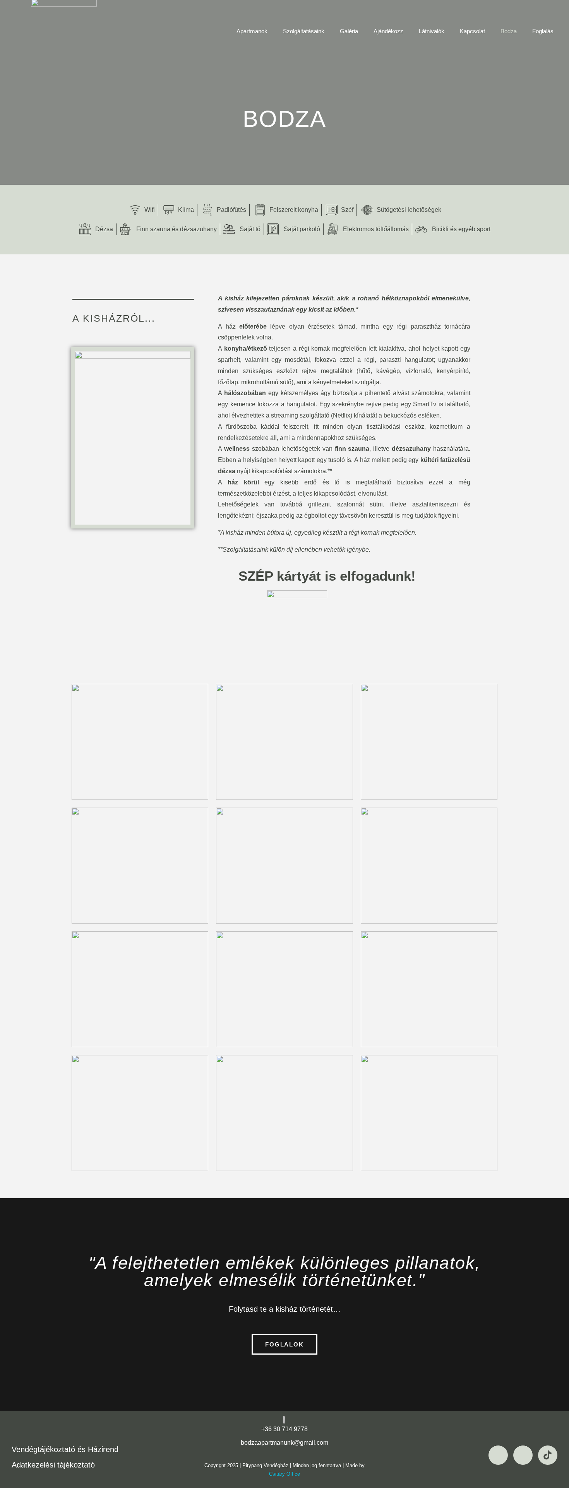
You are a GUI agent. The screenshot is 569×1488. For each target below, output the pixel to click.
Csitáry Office (284, 1474)
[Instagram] (523, 1455)
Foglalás (543, 31)
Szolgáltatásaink (303, 31)
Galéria (349, 31)
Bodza (508, 31)
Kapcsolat (472, 31)
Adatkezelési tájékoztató (53, 1465)
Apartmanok (252, 31)
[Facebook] (498, 1455)
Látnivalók (431, 31)
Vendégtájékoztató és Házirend (65, 1449)
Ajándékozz (388, 31)
